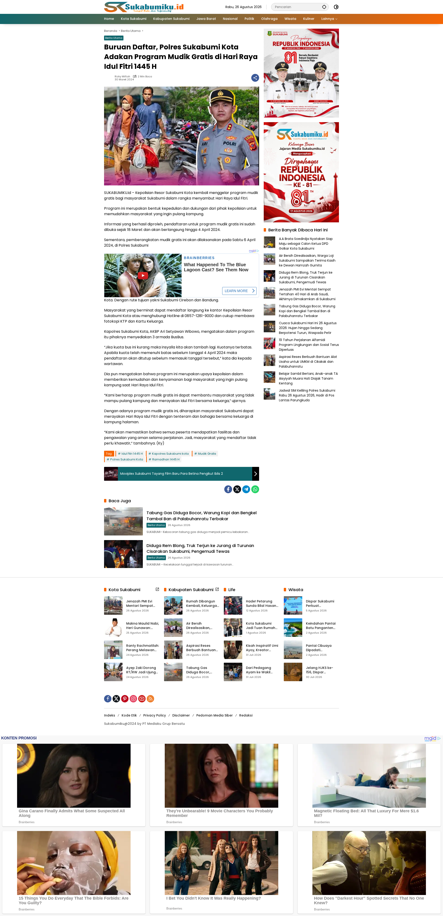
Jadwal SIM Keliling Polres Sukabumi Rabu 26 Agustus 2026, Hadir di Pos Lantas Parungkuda (307, 395)
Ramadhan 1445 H (166, 459)
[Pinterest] (125, 698)
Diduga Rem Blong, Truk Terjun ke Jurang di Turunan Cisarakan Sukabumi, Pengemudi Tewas (200, 548)
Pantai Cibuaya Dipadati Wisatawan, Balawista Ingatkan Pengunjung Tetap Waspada (322, 648)
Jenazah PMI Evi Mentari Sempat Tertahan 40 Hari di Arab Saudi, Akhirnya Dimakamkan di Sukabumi (307, 294)
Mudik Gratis (207, 453)
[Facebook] (228, 489)
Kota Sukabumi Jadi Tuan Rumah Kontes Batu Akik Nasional (260, 625)
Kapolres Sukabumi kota (170, 453)
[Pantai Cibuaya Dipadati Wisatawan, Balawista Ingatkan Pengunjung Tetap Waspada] (293, 650)
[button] (324, 7)
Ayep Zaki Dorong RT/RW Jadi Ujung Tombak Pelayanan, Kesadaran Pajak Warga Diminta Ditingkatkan (141, 670)
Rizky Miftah (122, 76)
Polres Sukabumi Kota (126, 459)
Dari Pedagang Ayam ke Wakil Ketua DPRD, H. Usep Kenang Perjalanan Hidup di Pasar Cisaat (262, 670)
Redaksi (245, 715)
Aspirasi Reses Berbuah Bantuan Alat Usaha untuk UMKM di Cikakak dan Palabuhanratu (308, 361)
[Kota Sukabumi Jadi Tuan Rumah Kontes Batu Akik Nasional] (233, 627)
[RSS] (150, 698)
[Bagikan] (255, 78)
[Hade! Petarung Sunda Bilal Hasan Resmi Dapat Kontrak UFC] (233, 605)
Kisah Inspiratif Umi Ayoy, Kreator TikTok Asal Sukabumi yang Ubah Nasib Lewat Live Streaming (262, 648)
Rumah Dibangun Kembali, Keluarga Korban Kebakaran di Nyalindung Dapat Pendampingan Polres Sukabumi (202, 603)
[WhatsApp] (255, 489)
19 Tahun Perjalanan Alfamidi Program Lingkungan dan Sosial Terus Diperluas (309, 345)
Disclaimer (181, 715)
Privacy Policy (154, 715)
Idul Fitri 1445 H (132, 453)
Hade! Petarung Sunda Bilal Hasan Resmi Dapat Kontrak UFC (261, 603)
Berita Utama (113, 38)
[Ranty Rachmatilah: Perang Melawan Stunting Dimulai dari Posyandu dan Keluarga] (113, 650)
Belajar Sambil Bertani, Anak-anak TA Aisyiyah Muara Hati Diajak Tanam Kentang (308, 378)
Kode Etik (129, 715)
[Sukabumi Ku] (144, 6)
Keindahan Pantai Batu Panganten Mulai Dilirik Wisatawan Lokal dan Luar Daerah (320, 625)
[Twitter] (237, 489)
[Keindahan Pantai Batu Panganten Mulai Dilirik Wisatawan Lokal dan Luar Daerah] (293, 627)
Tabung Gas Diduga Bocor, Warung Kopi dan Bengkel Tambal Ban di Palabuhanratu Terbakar (202, 515)
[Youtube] (142, 698)
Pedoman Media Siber (214, 715)
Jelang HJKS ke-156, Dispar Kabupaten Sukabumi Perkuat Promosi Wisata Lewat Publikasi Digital (321, 670)
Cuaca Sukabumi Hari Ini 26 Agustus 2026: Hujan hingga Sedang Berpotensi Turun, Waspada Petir (308, 328)
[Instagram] (133, 698)
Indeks (109, 715)
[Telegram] (246, 489)
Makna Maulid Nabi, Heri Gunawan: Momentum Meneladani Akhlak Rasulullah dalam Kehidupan (142, 625)
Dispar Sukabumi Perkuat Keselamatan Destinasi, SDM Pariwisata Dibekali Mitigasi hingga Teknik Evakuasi (322, 603)
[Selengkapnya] (157, 589)
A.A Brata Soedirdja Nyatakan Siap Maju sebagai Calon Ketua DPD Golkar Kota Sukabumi (306, 243)
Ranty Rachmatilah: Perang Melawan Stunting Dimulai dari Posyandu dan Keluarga (142, 648)
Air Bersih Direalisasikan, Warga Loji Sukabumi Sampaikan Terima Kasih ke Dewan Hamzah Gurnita (307, 260)
